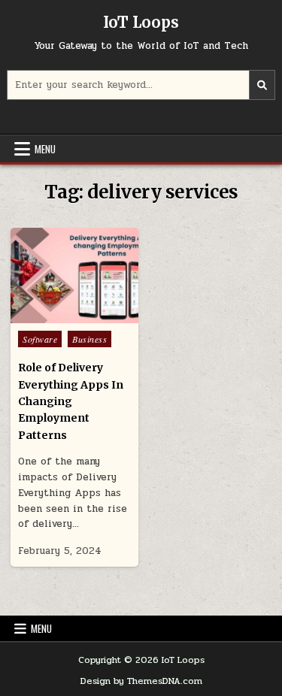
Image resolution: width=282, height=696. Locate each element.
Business (89, 339)
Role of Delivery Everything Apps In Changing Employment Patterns (70, 401)
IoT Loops (141, 22)
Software (40, 339)
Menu (45, 148)
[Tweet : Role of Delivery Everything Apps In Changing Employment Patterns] (42, 315)
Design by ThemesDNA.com (141, 680)
